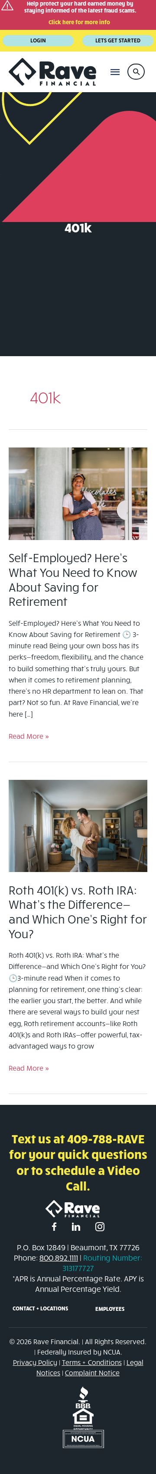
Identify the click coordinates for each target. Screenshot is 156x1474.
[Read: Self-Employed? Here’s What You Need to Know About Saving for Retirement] (78, 492)
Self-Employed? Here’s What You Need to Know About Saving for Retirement (73, 579)
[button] (136, 71)
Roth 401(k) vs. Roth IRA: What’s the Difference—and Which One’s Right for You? (78, 911)
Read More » (29, 736)
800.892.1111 (58, 1257)
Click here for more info (79, 22)
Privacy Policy (35, 1362)
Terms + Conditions (92, 1362)
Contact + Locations (40, 1308)
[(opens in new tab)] (83, 1396)
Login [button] (38, 40)
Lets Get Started (117, 40)
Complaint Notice (92, 1372)
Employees (109, 1308)
